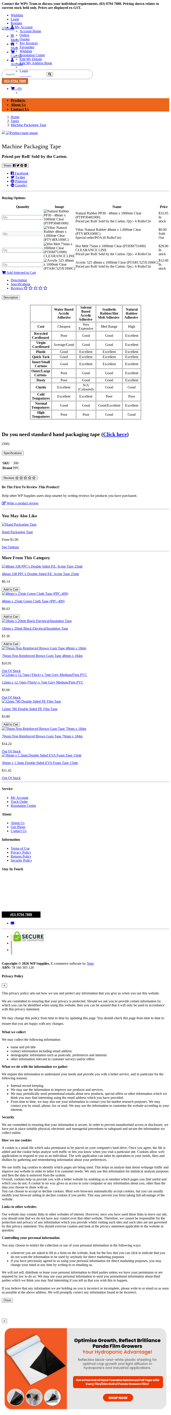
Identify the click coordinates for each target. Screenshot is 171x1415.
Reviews (17, 288)
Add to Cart (11, 589)
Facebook (21, 173)
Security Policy (21, 860)
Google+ (21, 185)
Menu (15, 40)
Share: (8, 165)
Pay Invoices (29, 43)
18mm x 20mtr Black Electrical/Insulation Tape (35, 628)
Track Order (19, 802)
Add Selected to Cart (21, 272)
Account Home (30, 31)
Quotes (25, 39)
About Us (18, 105)
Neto (90, 963)
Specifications (20, 284)
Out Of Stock (11, 671)
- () (18, 88)
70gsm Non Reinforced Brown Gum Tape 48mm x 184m (42, 656)
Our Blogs (18, 827)
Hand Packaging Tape (17, 532)
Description (19, 280)
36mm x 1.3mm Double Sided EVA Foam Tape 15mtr (40, 763)
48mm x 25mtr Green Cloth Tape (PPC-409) (33, 601)
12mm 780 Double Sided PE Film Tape (29, 709)
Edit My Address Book (36, 63)
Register (16, 23)
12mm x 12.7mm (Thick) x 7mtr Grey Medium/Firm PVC (42, 682)
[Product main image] (85, 133)
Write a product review (22, 503)
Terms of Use (20, 848)
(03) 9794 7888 (15, 81)
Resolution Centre (32, 55)
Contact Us (20, 109)
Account (17, 64)
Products (18, 100)
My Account (19, 798)
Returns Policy (21, 856)
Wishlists (17, 15)
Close (7, 1300)
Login (15, 19)
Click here (115, 434)
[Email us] (12, 923)
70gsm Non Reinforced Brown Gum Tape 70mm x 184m (42, 736)
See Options (10, 547)
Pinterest (20, 181)
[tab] (90, 280)
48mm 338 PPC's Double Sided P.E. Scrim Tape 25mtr (40, 574)
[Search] (50, 74)
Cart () (16, 56)
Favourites (27, 47)
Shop (14, 48)
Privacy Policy (21, 852)
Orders (24, 35)
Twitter (19, 177)
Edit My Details (31, 59)
